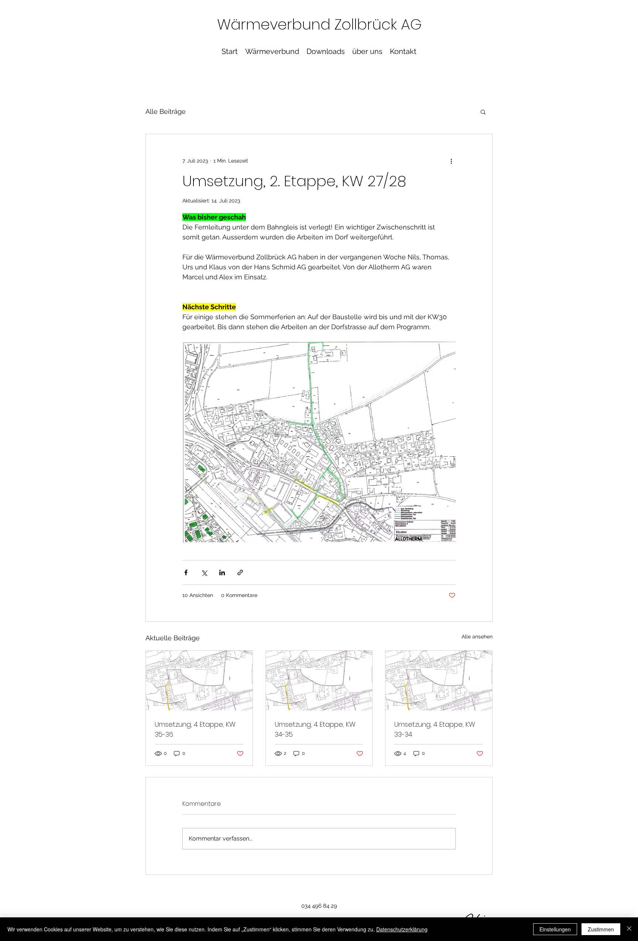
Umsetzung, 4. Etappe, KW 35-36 (195, 729)
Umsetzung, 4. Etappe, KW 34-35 (315, 729)
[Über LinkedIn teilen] (222, 572)
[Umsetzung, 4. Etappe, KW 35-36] (199, 680)
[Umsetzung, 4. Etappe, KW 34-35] (319, 680)
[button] (483, 112)
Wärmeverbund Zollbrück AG (319, 24)
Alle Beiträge (165, 111)
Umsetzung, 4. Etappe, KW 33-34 (434, 729)
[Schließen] (629, 929)
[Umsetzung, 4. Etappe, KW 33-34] (438, 680)
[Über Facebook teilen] (185, 572)
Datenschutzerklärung (402, 929)
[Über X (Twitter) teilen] (203, 572)
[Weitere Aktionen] (451, 160)
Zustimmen (601, 929)
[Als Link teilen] (240, 572)
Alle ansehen (477, 637)
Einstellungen (555, 929)
